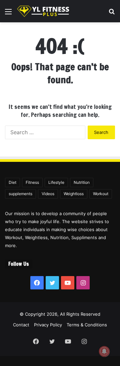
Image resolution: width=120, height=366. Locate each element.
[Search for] (111, 13)
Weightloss (74, 193)
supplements (20, 193)
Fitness (32, 182)
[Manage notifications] (104, 351)
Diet (12, 182)
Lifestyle (56, 182)
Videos (48, 193)
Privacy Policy (48, 324)
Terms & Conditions (87, 324)
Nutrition (82, 182)
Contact (21, 324)
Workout (100, 193)
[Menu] (8, 13)
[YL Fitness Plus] (43, 11)
